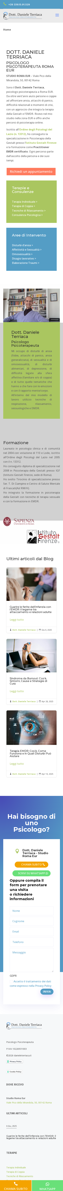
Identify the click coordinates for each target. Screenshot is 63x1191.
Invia (47, 991)
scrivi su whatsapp (31, 873)
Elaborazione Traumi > (25, 263)
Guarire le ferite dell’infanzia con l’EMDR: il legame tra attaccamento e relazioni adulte (31, 600)
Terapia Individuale (16, 1167)
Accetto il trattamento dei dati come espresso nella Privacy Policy (30, 984)
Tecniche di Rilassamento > (29, 210)
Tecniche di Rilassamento (19, 1176)
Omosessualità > (22, 254)
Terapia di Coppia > (23, 206)
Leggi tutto (17, 619)
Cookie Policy (15, 1072)
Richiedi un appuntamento (31, 171)
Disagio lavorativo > (24, 258)
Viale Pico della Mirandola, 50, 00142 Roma (29, 1102)
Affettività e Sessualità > (27, 249)
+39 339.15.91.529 (19, 4)
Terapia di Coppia (15, 1171)
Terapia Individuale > (24, 201)
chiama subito (31, 864)
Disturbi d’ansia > (22, 245)
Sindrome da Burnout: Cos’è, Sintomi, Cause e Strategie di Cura (31, 671)
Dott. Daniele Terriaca (24, 630)
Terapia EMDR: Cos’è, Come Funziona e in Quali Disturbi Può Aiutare (31, 743)
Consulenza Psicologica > (27, 215)
